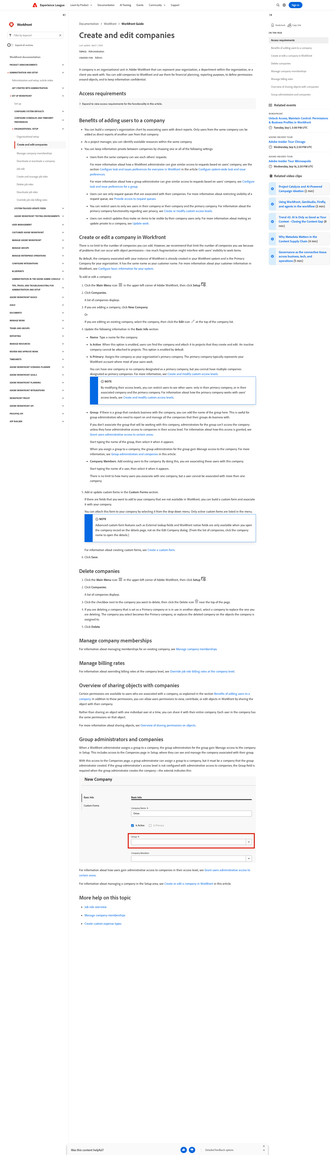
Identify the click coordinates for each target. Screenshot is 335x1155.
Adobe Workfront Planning (25, 382)
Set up (17, 103)
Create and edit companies (32, 144)
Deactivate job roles (27, 192)
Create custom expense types (103, 923)
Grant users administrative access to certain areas (121, 434)
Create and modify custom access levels (193, 374)
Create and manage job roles (32, 176)
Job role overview (95, 907)
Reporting (15, 336)
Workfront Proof (20, 398)
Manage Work (17, 320)
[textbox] (35, 35)
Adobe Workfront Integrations (27, 390)
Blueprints (18, 271)
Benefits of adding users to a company (291, 48)
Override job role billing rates (32, 200)
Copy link (296, 25)
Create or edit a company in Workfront (188, 884)
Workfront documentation (25, 57)
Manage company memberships (196, 649)
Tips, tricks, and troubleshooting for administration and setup (33, 287)
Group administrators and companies (134, 454)
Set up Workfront (22, 95)
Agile (12, 305)
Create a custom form (161, 550)
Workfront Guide (133, 24)
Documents (16, 312)
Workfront (110, 24)
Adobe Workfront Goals (23, 374)
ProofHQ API (16, 413)
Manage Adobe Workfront (26, 240)
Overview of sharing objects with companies (295, 86)
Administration (96, 51)
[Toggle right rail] (270, 15)
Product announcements (23, 64)
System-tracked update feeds (30, 208)
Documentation (89, 24)
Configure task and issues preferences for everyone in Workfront (140, 169)
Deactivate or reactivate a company (36, 161)
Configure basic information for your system (125, 268)
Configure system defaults (29, 111)
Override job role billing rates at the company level (202, 671)
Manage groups (20, 248)
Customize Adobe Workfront (28, 232)
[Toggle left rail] (64, 15)
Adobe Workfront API (22, 406)
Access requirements (283, 40)
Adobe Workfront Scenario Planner (30, 367)
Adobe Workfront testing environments (37, 216)
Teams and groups (20, 328)
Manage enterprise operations (29, 255)
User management (22, 224)
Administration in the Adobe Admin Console (36, 279)
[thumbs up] (183, 1150)
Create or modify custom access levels (188, 211)
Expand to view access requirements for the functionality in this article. (122, 104)
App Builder (16, 421)
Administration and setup (23, 72)
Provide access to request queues (135, 199)
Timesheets (16, 359)
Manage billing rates (282, 79)
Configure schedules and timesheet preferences (33, 120)
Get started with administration (30, 88)
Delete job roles (25, 184)
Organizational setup (26, 128)
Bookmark (280, 25)
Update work (141, 223)
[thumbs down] (192, 1150)
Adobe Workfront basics (23, 297)
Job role (21, 169)
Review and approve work (24, 351)
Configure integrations (25, 263)
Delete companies (281, 63)
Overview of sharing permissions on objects (168, 725)
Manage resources (20, 343)
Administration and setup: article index (32, 80)
